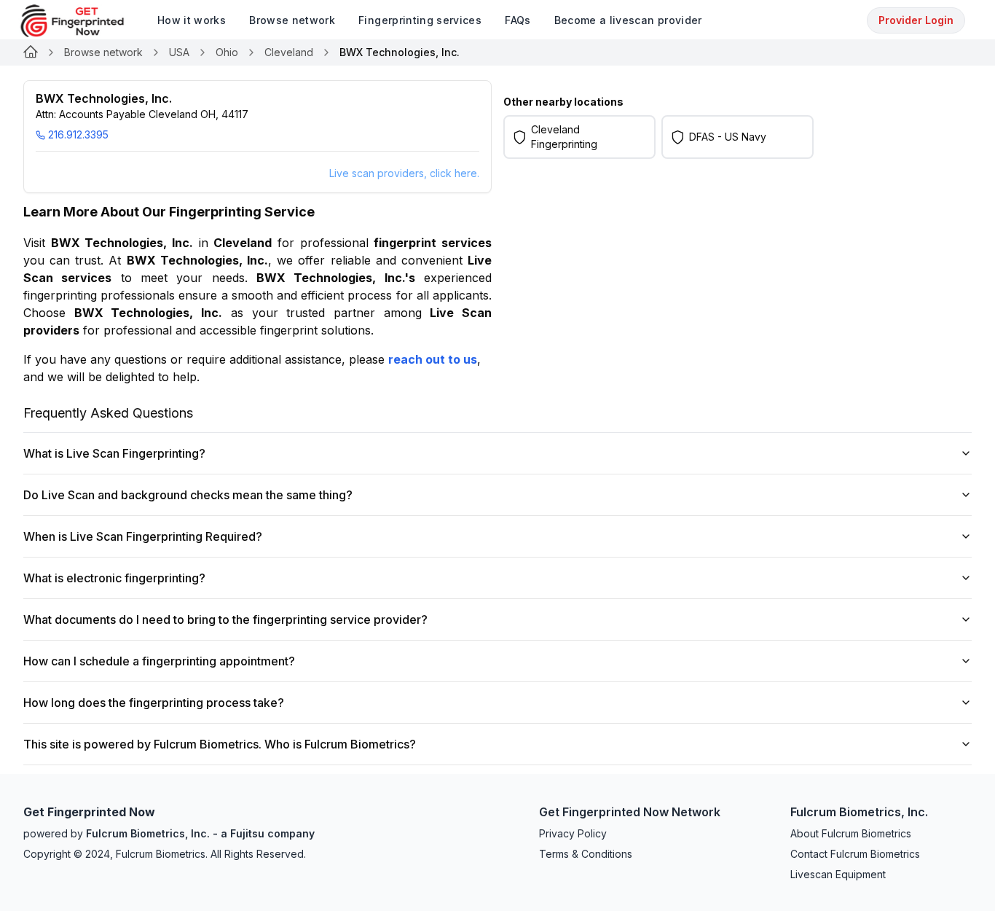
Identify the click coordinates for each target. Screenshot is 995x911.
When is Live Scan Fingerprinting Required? (142, 536)
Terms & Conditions (585, 854)
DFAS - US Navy (727, 136)
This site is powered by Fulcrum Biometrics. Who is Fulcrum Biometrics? (219, 744)
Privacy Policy (573, 833)
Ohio (227, 52)
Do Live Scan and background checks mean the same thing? (188, 495)
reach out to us (432, 359)
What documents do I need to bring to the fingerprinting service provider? (225, 619)
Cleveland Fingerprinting (564, 136)
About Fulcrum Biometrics (850, 833)
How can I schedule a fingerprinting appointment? (159, 661)
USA (179, 52)
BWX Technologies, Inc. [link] (399, 52)
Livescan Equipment (838, 874)
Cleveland (288, 52)
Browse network (103, 52)
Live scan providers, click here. (404, 173)
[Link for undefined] (30, 52)
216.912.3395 (78, 134)
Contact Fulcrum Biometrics (855, 854)
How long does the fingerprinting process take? (153, 702)
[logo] (83, 20)
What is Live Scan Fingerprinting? (114, 453)
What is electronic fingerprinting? (114, 578)
